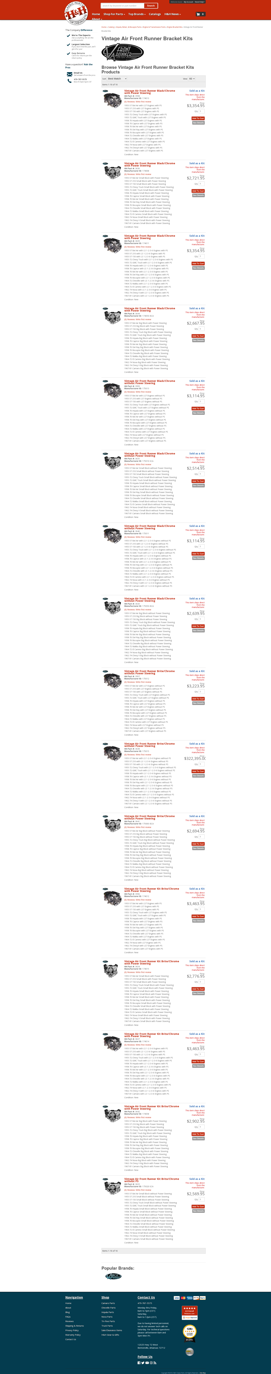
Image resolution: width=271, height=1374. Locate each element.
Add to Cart (198, 699)
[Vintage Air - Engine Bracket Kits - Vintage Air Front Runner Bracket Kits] (113, 1278)
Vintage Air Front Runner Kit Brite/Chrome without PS (151, 1180)
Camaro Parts (108, 1303)
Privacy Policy (72, 1330)
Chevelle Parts (108, 1307)
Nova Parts (106, 1316)
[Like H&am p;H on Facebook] (139, 1362)
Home (68, 1303)
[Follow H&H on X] (142, 1362)
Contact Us (70, 1339)
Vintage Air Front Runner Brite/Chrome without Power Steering (149, 672)
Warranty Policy (73, 1334)
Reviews (69, 1321)
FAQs (68, 1316)
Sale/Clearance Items (111, 1330)
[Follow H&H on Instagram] (151, 1362)
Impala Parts (107, 1312)
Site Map (203, 1373)
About (68, 1307)
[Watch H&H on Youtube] (147, 1362)
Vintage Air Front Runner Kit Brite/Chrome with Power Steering (151, 890)
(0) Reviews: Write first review (137, 682)
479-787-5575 (145, 1303)
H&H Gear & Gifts (110, 1334)
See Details (198, 703)
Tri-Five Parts (108, 1321)
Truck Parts (107, 1325)
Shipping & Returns (74, 1325)
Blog (67, 1312)
